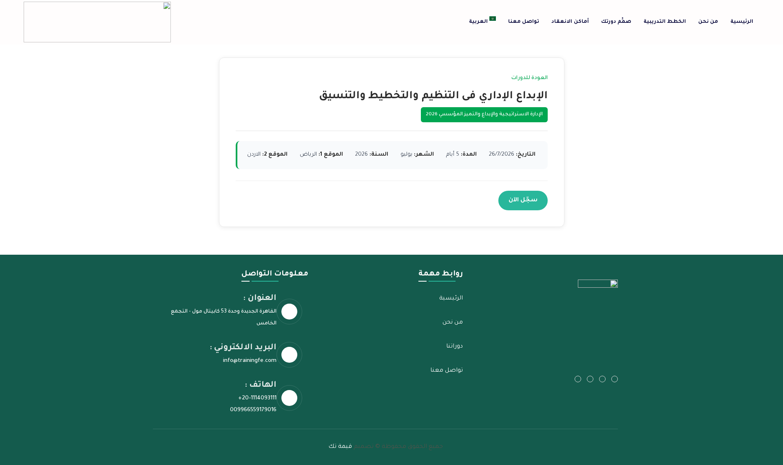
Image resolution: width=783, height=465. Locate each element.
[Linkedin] (578, 379)
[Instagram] (590, 379)
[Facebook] (602, 379)
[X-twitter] (614, 379)
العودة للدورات (529, 78)
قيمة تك (340, 447)
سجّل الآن (523, 200)
